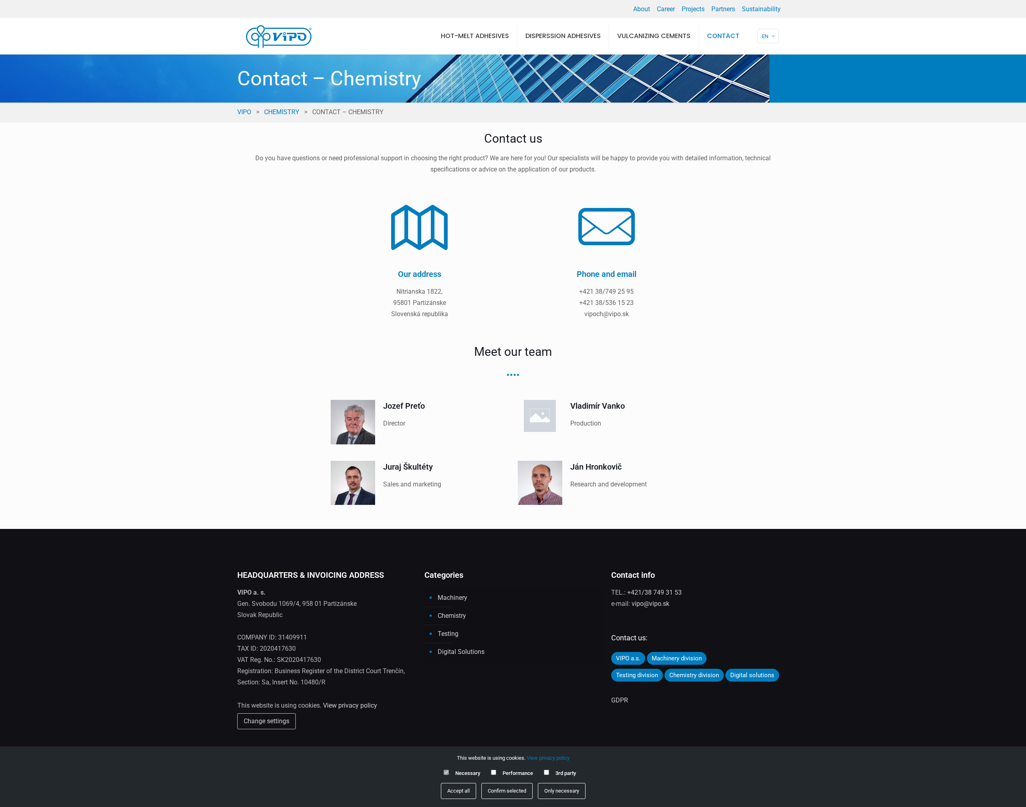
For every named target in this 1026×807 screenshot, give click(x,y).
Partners (723, 9)
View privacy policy (350, 705)
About (641, 9)
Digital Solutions (461, 652)
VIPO (244, 112)
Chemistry (281, 112)
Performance (518, 773)
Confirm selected (507, 791)
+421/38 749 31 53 (654, 592)
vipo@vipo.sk (650, 603)
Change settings (266, 721)
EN (765, 36)
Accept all (458, 791)
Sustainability (761, 9)
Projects (693, 9)
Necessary (467, 773)
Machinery (452, 597)
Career (666, 9)
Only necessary (561, 791)
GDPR (619, 700)
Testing (448, 634)
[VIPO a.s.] (278, 36)
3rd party (565, 773)
